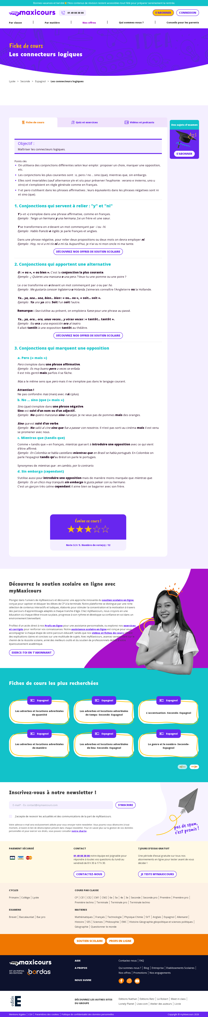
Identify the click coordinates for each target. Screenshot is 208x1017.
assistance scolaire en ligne (89, 629)
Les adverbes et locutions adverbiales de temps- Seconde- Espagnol (104, 712)
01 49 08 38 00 (82, 855)
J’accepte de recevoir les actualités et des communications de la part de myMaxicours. (63, 816)
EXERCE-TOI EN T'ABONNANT (32, 652)
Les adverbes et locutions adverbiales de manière (39, 745)
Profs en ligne (54, 625)
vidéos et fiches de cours (108, 633)
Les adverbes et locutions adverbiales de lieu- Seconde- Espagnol (104, 745)
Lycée (12, 81)
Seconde (25, 81)
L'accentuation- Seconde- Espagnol (168, 713)
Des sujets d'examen (184, 124)
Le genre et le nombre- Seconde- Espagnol (168, 745)
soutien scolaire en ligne (118, 600)
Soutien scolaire (90, 941)
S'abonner (184, 153)
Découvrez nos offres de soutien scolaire (88, 251)
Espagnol (40, 81)
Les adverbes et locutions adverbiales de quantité (39, 712)
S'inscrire (125, 805)
